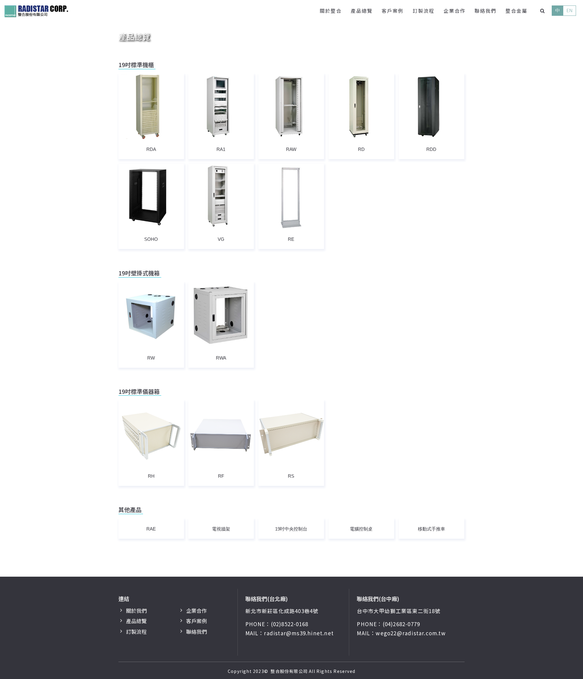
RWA (221, 357)
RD (361, 149)
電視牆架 (221, 528)
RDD (431, 149)
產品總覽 (362, 10)
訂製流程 (424, 10)
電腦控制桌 (361, 528)
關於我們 (136, 610)
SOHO (151, 239)
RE (291, 239)
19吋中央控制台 (291, 528)
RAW (291, 149)
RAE (151, 528)
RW (151, 357)
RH (151, 476)
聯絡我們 (485, 10)
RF (221, 476)
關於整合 (331, 10)
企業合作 (454, 10)
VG (221, 239)
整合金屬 (516, 10)
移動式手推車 (431, 528)
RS (291, 476)
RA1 (220, 149)
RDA (151, 149)
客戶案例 (393, 10)
